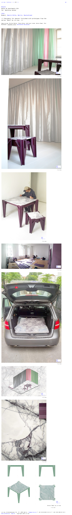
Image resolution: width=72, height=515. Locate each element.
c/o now (3, 2)
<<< (13, 2)
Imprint (13, 513)
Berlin (20, 15)
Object (3, 6)
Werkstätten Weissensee (23, 24)
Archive (9, 2)
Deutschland (28, 15)
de (65, 2)
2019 (2, 13)
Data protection (5, 513)
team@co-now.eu (32, 512)
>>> (18, 2)
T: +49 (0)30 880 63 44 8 (44, 512)
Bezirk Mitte (11, 15)
